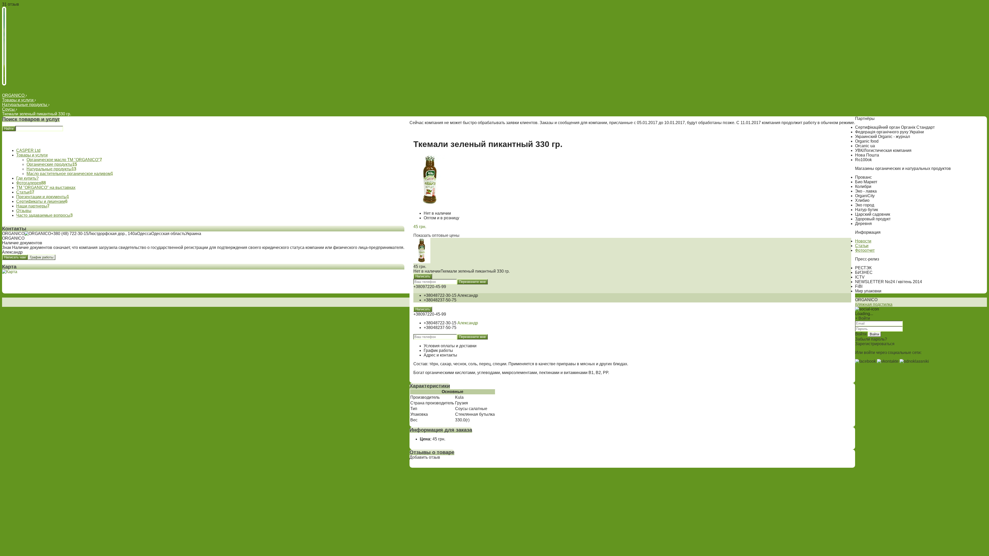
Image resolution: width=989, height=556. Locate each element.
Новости (863, 241)
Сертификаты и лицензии (40, 201)
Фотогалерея (28, 183)
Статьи (23, 192)
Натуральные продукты (25, 104)
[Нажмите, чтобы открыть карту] (9, 272)
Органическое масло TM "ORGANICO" (63, 160)
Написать (422, 276)
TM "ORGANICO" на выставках (45, 187)
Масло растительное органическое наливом (69, 173)
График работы (41, 257)
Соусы (9, 109)
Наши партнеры (31, 206)
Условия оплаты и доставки (450, 346)
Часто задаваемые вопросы (43, 215)
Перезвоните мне (472, 282)
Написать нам (15, 257)
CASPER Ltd (28, 150)
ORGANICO (13, 95)
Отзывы (23, 210)
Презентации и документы (41, 197)
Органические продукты (49, 164)
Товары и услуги (18, 100)
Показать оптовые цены (436, 235)
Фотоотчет (865, 250)
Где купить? (27, 178)
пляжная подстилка (873, 304)
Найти (8, 129)
